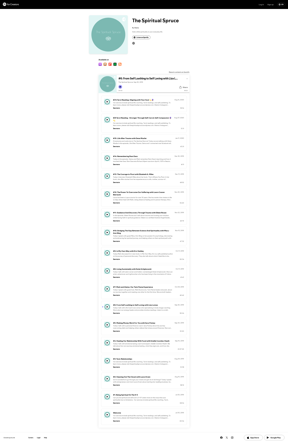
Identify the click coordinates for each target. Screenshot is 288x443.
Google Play (275, 437)
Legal (38, 438)
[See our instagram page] (232, 437)
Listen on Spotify (142, 37)
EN (282, 4)
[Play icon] (120, 87)
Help (45, 438)
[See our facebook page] (221, 437)
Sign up (270, 4)
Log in (261, 4)
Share (185, 87)
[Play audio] (187, 78)
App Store (254, 437)
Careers (30, 438)
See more (116, 108)
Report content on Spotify (179, 72)
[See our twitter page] (226, 437)
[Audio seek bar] (153, 92)
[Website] (133, 43)
